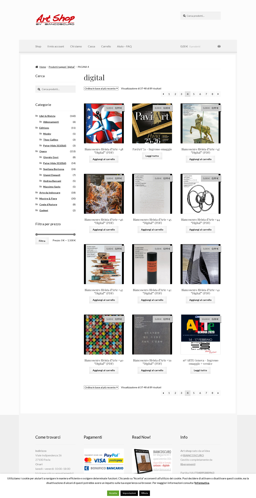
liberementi (187, 464)
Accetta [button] (113, 493)
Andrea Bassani (52, 180)
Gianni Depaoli (51, 174)
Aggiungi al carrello (104, 159)
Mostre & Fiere (48, 198)
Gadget (43, 210)
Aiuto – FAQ (124, 46)
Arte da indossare (49, 192)
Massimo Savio (51, 186)
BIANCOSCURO (193, 455)
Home (43, 66)
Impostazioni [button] (129, 493)
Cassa (91, 46)
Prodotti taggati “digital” (62, 66)
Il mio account (55, 46)
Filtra (42, 240)
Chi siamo (76, 46)
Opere (43, 151)
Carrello (106, 46)
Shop (38, 46)
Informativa (202, 482)
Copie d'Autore (48, 204)
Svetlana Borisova (53, 169)
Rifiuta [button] (144, 493)
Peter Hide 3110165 (54, 145)
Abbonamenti (51, 121)
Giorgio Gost (51, 157)
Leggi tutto (152, 155)
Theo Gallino (50, 139)
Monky (47, 133)
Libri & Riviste (47, 115)
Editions (44, 127)
